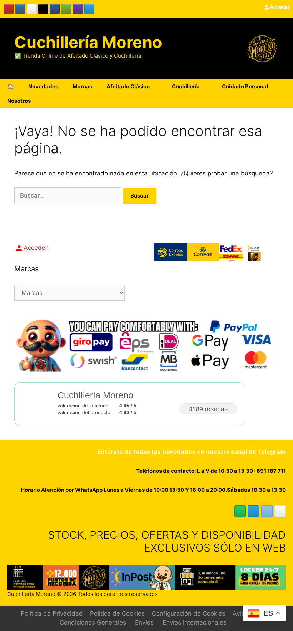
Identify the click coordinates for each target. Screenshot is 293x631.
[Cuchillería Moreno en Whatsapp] (240, 511)
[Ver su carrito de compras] (283, 101)
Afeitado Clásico (128, 86)
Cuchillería (186, 86)
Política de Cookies (117, 613)
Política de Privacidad (52, 613)
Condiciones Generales (93, 622)
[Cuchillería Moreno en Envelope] (267, 511)
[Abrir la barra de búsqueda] (263, 101)
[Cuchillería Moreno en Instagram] (20, 9)
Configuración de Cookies (188, 613)
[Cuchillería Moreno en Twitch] (78, 9)
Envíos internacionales (195, 622)
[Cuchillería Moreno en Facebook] (55, 9)
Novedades (43, 86)
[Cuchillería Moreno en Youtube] (9, 9)
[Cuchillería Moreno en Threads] (32, 9)
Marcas (82, 86)
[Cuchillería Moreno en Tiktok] (43, 9)
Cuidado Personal (245, 86)
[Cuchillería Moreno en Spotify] (66, 9)
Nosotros (19, 100)
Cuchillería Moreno (88, 42)
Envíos (144, 622)
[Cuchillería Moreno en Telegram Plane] (89, 9)
